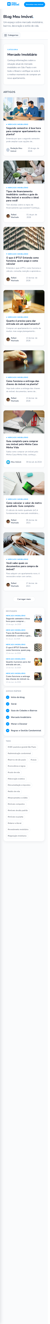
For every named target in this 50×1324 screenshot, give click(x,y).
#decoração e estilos (16, 779)
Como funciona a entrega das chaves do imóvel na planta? (22, 383)
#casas (34, 760)
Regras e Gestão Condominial (24, 730)
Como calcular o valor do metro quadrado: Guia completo (24, 504)
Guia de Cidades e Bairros (22, 710)
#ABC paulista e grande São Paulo (22, 747)
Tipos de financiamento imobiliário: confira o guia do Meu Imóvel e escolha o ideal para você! (22, 196)
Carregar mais (24, 599)
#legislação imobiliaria (17, 836)
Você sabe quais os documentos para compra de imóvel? (22, 566)
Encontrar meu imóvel (34, 4)
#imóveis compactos (16, 804)
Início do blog (16, 697)
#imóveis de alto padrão (18, 810)
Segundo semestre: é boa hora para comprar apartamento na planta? (23, 131)
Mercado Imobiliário (18, 124)
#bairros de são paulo (17, 760)
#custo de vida (14, 772)
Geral (12, 704)
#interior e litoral (14, 823)
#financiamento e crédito (18, 798)
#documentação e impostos (19, 785)
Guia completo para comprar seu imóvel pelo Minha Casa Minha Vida (22, 444)
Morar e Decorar (17, 724)
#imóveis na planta (15, 817)
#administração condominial (19, 753)
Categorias (13, 35)
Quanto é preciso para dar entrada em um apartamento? (23, 322)
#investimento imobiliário (18, 829)
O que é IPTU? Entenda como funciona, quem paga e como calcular (22, 260)
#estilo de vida (14, 791)
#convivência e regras (17, 766)
